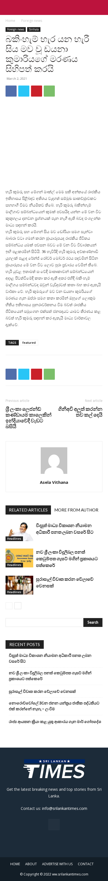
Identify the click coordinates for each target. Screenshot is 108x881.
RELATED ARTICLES (28, 509)
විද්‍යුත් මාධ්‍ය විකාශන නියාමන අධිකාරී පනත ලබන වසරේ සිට (50, 658)
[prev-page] (9, 605)
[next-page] (17, 605)
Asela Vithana (54, 482)
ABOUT (31, 864)
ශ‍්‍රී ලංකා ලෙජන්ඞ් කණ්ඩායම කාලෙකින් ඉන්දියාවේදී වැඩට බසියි (29, 417)
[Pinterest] (36, 91)
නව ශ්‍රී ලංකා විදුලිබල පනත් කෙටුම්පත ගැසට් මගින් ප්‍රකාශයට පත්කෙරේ (67, 558)
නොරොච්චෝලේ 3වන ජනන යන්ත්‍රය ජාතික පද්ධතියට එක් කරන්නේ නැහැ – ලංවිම (54, 706)
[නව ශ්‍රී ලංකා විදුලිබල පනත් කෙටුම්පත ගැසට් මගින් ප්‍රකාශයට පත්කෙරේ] (19, 558)
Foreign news (31, 20)
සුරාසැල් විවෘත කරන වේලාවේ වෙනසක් (42, 691)
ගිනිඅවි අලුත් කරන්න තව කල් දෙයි (80, 412)
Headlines (14, 539)
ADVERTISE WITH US (57, 864)
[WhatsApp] (49, 91)
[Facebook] (11, 91)
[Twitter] (23, 91)
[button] (9, 7)
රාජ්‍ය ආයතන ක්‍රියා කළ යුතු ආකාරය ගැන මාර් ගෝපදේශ (55, 721)
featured (29, 342)
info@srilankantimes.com (64, 808)
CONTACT (86, 864)
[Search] (100, 7)
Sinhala (34, 29)
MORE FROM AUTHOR (76, 509)
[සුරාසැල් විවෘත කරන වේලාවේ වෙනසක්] (19, 585)
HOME (15, 864)
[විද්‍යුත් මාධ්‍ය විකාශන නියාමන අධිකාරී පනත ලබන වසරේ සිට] (19, 531)
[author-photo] (54, 474)
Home (10, 20)
